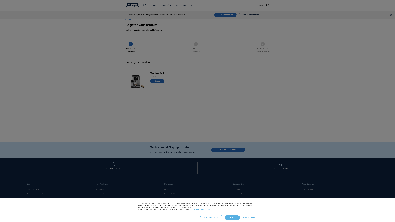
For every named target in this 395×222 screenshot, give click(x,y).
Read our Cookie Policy (201, 209)
